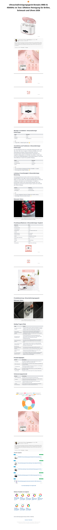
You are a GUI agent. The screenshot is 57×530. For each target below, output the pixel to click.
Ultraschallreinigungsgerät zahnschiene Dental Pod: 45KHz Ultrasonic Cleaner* (30, 481)
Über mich (26, 47)
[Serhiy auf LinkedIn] (36, 39)
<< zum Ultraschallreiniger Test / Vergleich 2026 (28, 485)
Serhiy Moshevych (29, 39)
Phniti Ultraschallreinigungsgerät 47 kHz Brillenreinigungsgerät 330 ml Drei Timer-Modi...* (30, 475)
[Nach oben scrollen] (53, 527)
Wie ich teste (22, 47)
